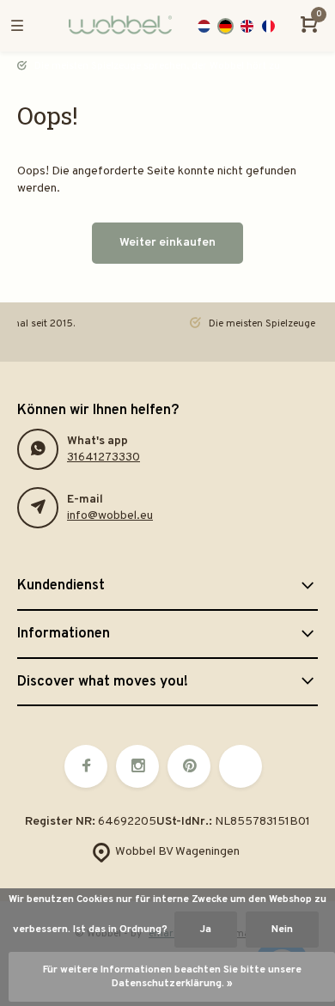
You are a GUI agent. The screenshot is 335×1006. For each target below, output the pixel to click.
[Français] (268, 26)
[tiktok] (240, 766)
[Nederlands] (204, 26)
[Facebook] (85, 766)
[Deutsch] (225, 26)
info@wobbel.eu (110, 516)
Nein (282, 929)
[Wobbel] (118, 26)
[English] (247, 26)
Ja (205, 929)
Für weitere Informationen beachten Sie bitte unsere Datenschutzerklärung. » (172, 977)
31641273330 (103, 457)
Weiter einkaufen (167, 242)
